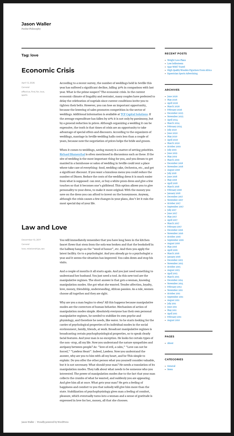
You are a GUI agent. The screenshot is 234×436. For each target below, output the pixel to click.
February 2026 (174, 109)
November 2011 (175, 290)
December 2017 (175, 196)
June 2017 (172, 213)
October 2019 (174, 146)
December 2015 (175, 260)
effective (25, 91)
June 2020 (172, 133)
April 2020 (172, 140)
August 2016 (173, 243)
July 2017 (171, 210)
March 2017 (173, 223)
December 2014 (175, 280)
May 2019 (172, 156)
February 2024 (174, 126)
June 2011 (172, 307)
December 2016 (175, 230)
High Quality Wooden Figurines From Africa (189, 70)
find (33, 91)
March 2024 (173, 123)
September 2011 (175, 297)
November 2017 (175, 200)
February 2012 (174, 287)
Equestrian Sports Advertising (182, 73)
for (37, 91)
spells (24, 95)
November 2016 (175, 233)
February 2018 (174, 190)
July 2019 (172, 150)
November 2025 (175, 116)
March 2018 (173, 186)
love (42, 91)
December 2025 (175, 113)
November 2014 (175, 283)
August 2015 (173, 270)
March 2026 (173, 106)
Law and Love (44, 227)
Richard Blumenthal (72, 154)
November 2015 (175, 263)
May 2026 (172, 99)
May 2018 (172, 180)
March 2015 (173, 277)
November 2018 (175, 166)
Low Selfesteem (175, 63)
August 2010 (173, 320)
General (25, 87)
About (170, 343)
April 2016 (172, 250)
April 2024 (172, 120)
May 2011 (172, 310)
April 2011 (172, 313)
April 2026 (172, 103)
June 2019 (172, 153)
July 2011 (171, 303)
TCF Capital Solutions (134, 114)
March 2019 (173, 160)
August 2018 (173, 170)
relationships (33, 248)
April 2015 (172, 273)
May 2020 (172, 136)
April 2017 (172, 220)
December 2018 (175, 163)
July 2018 (171, 173)
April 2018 (172, 183)
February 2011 (174, 317)
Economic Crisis (47, 70)
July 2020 (172, 130)
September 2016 (175, 240)
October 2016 (174, 236)
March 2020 (173, 143)
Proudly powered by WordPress (53, 422)
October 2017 (174, 203)
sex (43, 248)
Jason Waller (36, 24)
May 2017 (172, 216)
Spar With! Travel (176, 67)
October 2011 (173, 293)
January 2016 (174, 256)
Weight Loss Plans (176, 60)
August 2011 (173, 300)
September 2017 (175, 206)
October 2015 (174, 266)
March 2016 (173, 253)
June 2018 (172, 176)
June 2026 (172, 96)
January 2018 (173, 193)
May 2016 (172, 246)
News (170, 369)
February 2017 (174, 226)
